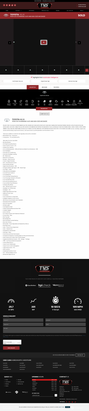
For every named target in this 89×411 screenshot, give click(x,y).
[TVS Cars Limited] (66, 384)
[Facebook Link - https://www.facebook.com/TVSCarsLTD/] (4, 5)
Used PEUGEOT (22, 367)
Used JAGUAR (22, 365)
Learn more (61, 407)
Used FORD (71, 363)
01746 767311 (82, 4)
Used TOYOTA (72, 367)
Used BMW (22, 363)
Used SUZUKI (55, 367)
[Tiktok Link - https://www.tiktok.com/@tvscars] (12, 5)
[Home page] (44, 5)
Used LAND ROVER (39, 365)
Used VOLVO (22, 369)
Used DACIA (55, 363)
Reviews (57, 10)
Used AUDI (5, 363)
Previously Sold (45, 10)
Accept (67, 407)
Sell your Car (70, 10)
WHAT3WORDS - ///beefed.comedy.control (44, 0)
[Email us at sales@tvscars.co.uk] (15, 5)
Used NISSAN (5, 367)
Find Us (81, 10)
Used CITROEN (39, 363)
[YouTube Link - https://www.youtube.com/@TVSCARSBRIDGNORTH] (9, 5)
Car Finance (31, 10)
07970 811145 (82, 6)
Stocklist (18, 10)
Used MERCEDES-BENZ (57, 365)
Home (7, 10)
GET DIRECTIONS (35, 393)
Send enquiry (11, 348)
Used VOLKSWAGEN (7, 369)
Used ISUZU (5, 365)
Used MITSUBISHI (72, 365)
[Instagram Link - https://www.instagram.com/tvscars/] (7, 5)
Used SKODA (38, 367)
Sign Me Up (80, 355)
